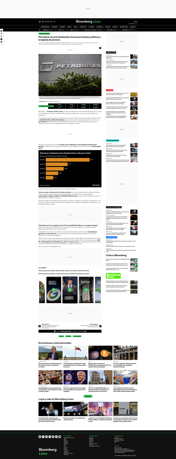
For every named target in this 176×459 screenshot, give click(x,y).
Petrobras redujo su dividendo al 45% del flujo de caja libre (55, 192)
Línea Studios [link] (99, 26)
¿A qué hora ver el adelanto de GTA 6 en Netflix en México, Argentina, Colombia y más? (100, 419)
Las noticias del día (77, 336)
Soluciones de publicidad (119, 452)
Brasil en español (44, 33)
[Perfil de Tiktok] (56, 436)
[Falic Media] (129, 23)
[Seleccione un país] (54, 22)
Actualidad (91, 441)
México (65, 440)
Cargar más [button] (88, 396)
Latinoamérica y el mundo (69, 437)
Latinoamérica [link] (83, 26)
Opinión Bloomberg (111, 237)
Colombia (66, 442)
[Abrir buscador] (43, 22)
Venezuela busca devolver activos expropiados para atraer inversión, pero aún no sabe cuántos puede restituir (125, 389)
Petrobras (61, 336)
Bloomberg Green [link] (123, 26)
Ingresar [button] (136, 21)
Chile (65, 444)
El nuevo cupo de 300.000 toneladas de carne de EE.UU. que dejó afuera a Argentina (74, 389)
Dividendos (68, 336)
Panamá (65, 448)
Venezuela (66, 443)
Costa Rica (66, 450)
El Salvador (66, 452)
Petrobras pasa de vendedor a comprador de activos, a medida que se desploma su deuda (64, 273)
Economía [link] (133, 26)
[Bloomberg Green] (122, 276)
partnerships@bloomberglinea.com (121, 448)
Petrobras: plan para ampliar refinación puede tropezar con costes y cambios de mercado (64, 270)
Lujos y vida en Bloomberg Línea (56, 399)
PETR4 (61, 111)
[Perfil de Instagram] (49, 436)
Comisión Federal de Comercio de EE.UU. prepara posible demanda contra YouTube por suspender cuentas (116, 218)
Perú (65, 446)
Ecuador (65, 447)
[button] (100, 48)
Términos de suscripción (119, 440)
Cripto (90, 442)
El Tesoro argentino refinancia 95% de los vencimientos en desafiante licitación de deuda (124, 365)
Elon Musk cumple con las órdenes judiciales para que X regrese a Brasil (89, 326)
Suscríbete (116, 437)
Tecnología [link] (91, 26)
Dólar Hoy (91, 440)
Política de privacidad (118, 438)
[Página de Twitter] (43, 436)
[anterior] (39, 326)
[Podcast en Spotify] (59, 436)
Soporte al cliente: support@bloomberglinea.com (124, 451)
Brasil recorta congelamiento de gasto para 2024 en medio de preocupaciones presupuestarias (50, 326)
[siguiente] (100, 326)
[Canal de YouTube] (46, 436)
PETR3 (56, 111)
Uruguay (65, 449)
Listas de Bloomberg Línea (94, 446)
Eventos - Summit (117, 447)
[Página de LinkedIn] (53, 436)
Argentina (66, 441)
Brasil (65, 438)
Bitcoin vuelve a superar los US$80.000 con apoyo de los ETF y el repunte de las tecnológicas (99, 365)
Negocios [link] (108, 26)
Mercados (91, 438)
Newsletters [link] (54, 26)
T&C (115, 442)
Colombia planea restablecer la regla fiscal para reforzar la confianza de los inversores (74, 365)
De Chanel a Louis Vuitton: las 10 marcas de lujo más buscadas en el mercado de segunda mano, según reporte (125, 419)
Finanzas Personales (93, 443)
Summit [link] (69, 26)
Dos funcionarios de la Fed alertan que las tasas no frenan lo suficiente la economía (49, 365)
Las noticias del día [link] (45, 26)
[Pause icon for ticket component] (39, 30)
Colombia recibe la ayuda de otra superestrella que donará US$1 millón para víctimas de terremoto (49, 419)
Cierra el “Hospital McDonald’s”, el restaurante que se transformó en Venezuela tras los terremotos (98, 389)
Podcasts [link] (115, 26)
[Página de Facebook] (39, 436)
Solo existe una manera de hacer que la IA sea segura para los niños (120, 246)
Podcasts (91, 444)
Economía (91, 437)
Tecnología (116, 441)
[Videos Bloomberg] (122, 255)
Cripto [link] (75, 26)
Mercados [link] (62, 26)
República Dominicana (68, 453)
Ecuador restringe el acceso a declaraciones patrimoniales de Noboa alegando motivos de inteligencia (115, 113)
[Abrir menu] (39, 22)
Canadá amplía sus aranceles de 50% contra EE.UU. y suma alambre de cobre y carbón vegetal (50, 389)
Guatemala (66, 454)
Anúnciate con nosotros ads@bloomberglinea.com (124, 450)
